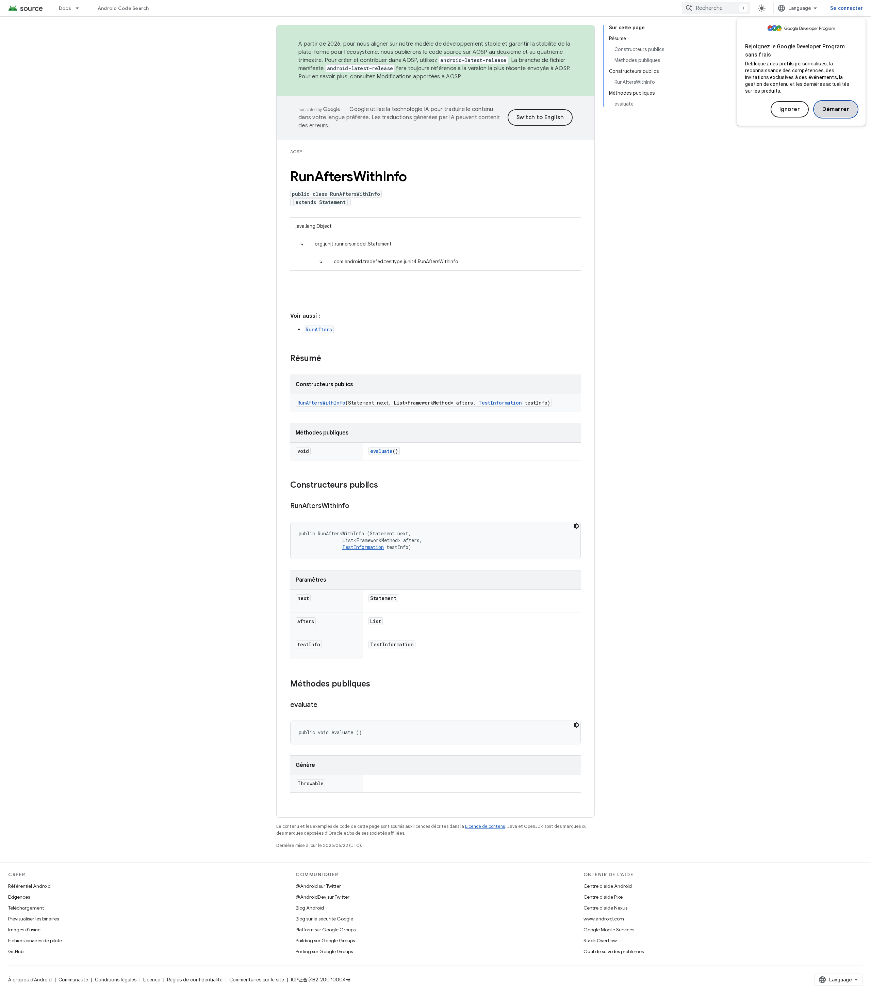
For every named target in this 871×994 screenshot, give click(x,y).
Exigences (19, 897)
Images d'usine (24, 930)
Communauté (73, 979)
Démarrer (835, 109)
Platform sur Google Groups (326, 930)
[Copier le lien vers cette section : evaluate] (324, 705)
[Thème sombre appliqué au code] (576, 526)
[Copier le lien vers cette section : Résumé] (328, 359)
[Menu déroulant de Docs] (80, 8)
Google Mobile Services (609, 930)
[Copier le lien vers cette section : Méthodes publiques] (377, 684)
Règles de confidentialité (195, 979)
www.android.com (604, 919)
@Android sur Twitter (318, 886)
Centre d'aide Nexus (605, 908)
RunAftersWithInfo (321, 402)
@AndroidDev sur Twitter (322, 897)
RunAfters (319, 329)
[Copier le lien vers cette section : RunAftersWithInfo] (356, 506)
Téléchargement (26, 908)
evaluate (381, 451)
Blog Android (310, 908)
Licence (151, 979)
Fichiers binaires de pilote (35, 940)
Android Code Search (123, 8)
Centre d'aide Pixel (604, 897)
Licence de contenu (485, 826)
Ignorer (789, 109)
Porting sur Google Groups (324, 951)
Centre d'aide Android (608, 886)
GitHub (15, 951)
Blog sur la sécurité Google (324, 919)
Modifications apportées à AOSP (419, 76)
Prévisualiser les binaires (33, 919)
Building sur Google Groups (325, 940)
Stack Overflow (600, 940)
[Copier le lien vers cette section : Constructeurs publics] (385, 486)
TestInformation (500, 402)
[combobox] (716, 8)
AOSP (296, 152)
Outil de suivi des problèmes (614, 951)
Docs (65, 8)
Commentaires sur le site (256, 979)
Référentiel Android (29, 886)
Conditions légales (115, 979)
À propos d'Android (30, 979)
